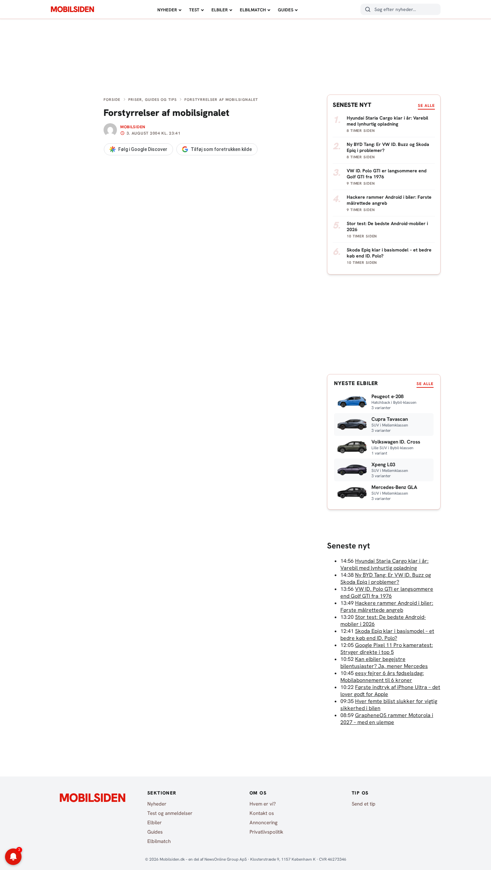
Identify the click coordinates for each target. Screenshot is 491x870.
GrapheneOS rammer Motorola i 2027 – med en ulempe (386, 719)
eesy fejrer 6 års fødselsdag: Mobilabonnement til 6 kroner (382, 677)
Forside (112, 99)
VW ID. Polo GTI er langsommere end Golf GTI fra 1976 (386, 592)
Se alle (426, 105)
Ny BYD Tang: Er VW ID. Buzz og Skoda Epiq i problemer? (385, 578)
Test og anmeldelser (169, 813)
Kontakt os (262, 813)
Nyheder (167, 10)
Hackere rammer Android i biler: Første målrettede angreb (386, 606)
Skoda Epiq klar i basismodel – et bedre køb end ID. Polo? (387, 635)
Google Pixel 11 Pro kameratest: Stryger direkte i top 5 (386, 649)
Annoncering (264, 822)
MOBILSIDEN (72, 9)
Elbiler (219, 10)
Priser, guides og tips (152, 99)
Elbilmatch (253, 10)
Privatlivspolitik (266, 832)
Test (194, 10)
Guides (285, 10)
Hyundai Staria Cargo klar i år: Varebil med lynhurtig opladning (384, 564)
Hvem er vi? (263, 804)
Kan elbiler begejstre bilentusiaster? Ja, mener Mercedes (384, 663)
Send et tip (363, 804)
